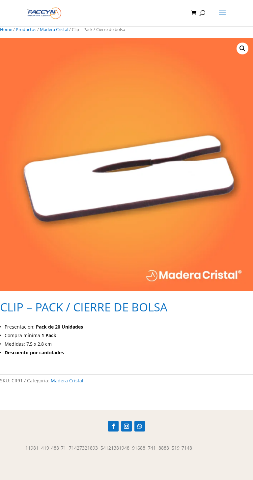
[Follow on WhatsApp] (139, 426)
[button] (242, 48)
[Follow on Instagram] (126, 426)
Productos (26, 29)
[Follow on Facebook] (113, 426)
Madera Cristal (54, 29)
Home (6, 29)
